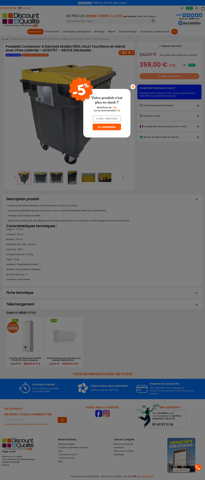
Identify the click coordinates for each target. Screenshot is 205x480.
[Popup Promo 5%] (102, 107)
